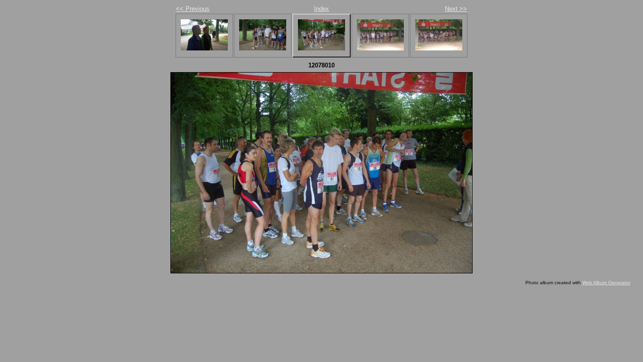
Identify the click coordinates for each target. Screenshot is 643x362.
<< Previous (192, 8)
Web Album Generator (606, 282)
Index (321, 8)
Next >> (456, 8)
